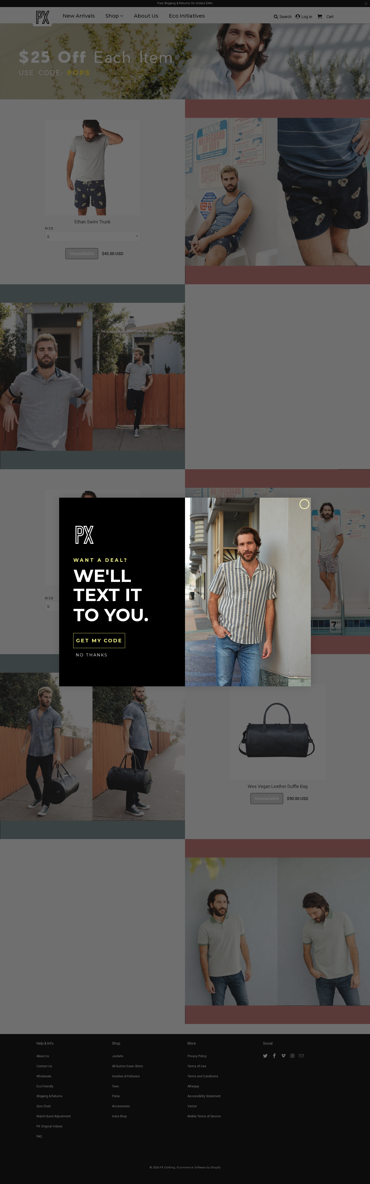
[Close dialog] (304, 504)
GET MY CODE (99, 641)
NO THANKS (92, 655)
